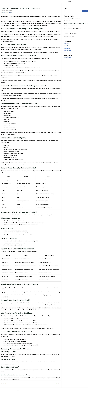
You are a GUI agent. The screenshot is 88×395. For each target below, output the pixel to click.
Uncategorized (5, 12)
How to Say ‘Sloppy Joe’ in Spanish (71, 18)
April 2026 (66, 45)
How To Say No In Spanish (70, 26)
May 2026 (66, 43)
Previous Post (3, 384)
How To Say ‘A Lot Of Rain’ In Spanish (72, 28)
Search (65, 8)
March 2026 (67, 48)
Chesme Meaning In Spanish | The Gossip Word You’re (75, 23)
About (69, 1)
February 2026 (67, 50)
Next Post (58, 384)
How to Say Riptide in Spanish (70, 20)
